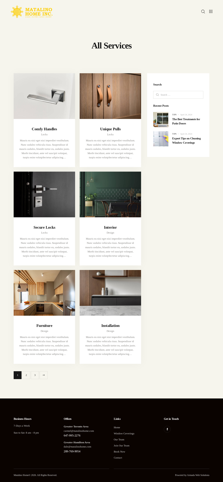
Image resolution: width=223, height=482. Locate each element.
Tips (174, 115)
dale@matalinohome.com (77, 446)
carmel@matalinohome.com (79, 430)
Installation (110, 325)
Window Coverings (124, 433)
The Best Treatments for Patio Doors (186, 121)
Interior (110, 227)
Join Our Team (121, 445)
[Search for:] (178, 94)
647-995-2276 (72, 435)
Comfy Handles (44, 129)
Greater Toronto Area (76, 426)
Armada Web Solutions (198, 475)
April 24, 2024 (186, 115)
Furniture (44, 325)
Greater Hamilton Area (77, 442)
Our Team (119, 439)
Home (117, 427)
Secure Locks (44, 227)
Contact (118, 457)
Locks (44, 134)
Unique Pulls (110, 129)
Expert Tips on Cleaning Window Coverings (186, 140)
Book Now (119, 451)
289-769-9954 (72, 451)
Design (110, 232)
